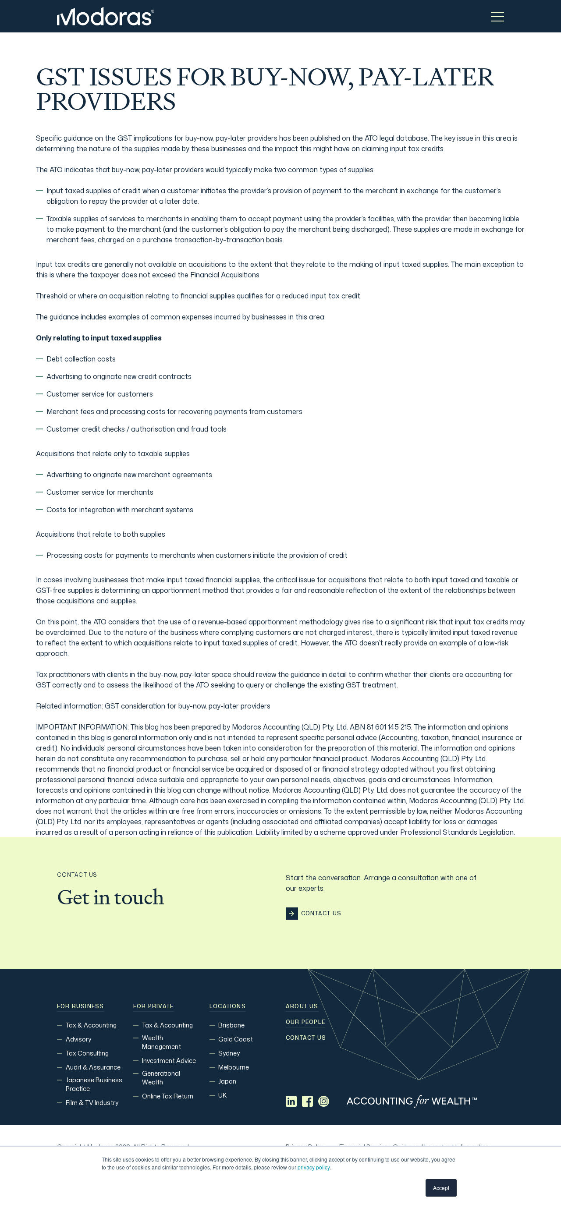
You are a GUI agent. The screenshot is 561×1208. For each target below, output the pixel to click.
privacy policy (314, 1167)
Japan (227, 1081)
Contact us (306, 1038)
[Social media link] (291, 1101)
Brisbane (231, 1025)
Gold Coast (235, 1039)
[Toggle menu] (497, 16)
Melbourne (233, 1067)
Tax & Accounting (91, 1025)
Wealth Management (161, 1042)
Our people (305, 1022)
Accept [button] (441, 1187)
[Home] (105, 16)
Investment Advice (169, 1060)
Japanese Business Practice (94, 1084)
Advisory (78, 1039)
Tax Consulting (87, 1053)
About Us (302, 1006)
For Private (153, 1006)
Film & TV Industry (92, 1102)
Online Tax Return (167, 1096)
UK (222, 1095)
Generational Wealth (161, 1077)
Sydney (229, 1053)
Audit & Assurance (93, 1067)
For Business (80, 1006)
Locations (227, 1006)
